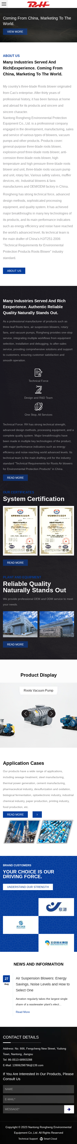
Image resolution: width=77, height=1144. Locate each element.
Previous (6, 25)
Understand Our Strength (28, 887)
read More (23, 1011)
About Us (14, 270)
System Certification (34, 498)
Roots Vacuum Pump (38, 690)
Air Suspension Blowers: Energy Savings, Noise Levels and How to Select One (43, 984)
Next (70, 25)
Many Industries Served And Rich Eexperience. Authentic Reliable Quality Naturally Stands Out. (34, 307)
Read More (15, 477)
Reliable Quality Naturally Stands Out (34, 587)
